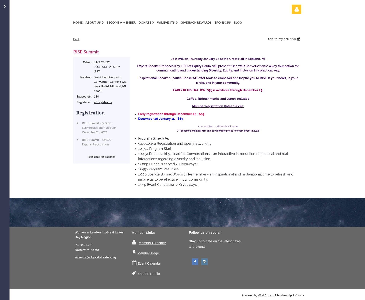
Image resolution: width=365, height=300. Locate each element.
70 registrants (103, 102)
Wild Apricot (266, 295)
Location (85, 77)
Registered (84, 102)
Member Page (148, 253)
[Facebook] (195, 261)
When (87, 62)
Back (76, 39)
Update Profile (149, 274)
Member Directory (152, 243)
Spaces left (84, 96)
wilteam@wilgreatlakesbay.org (95, 257)
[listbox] (284, 39)
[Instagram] (204, 261)
